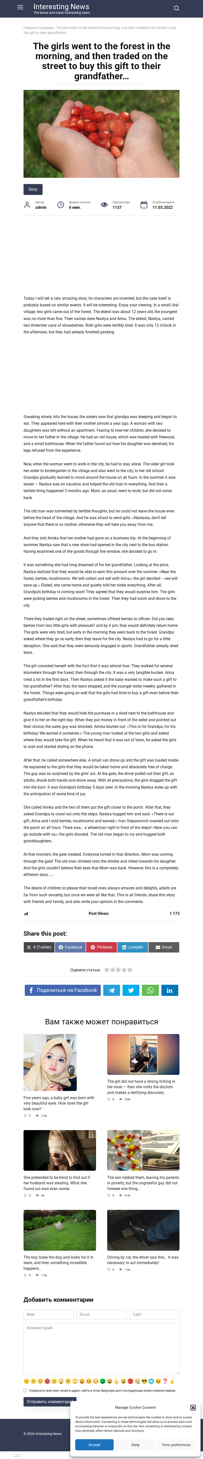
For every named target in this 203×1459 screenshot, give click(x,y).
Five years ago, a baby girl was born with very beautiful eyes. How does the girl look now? (59, 1103)
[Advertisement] (101, 258)
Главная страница (38, 28)
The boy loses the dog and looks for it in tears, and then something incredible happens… (58, 1263)
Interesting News (61, 6)
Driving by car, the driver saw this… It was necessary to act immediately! (142, 1260)
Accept (94, 1445)
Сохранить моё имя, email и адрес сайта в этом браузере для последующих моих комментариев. (102, 1390)
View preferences (176, 1445)
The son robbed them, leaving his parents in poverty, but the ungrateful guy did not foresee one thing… (143, 1183)
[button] (193, 1407)
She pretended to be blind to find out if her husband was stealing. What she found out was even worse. (57, 1183)
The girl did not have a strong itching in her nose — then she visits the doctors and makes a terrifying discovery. (141, 1087)
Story (33, 189)
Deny (135, 1445)
